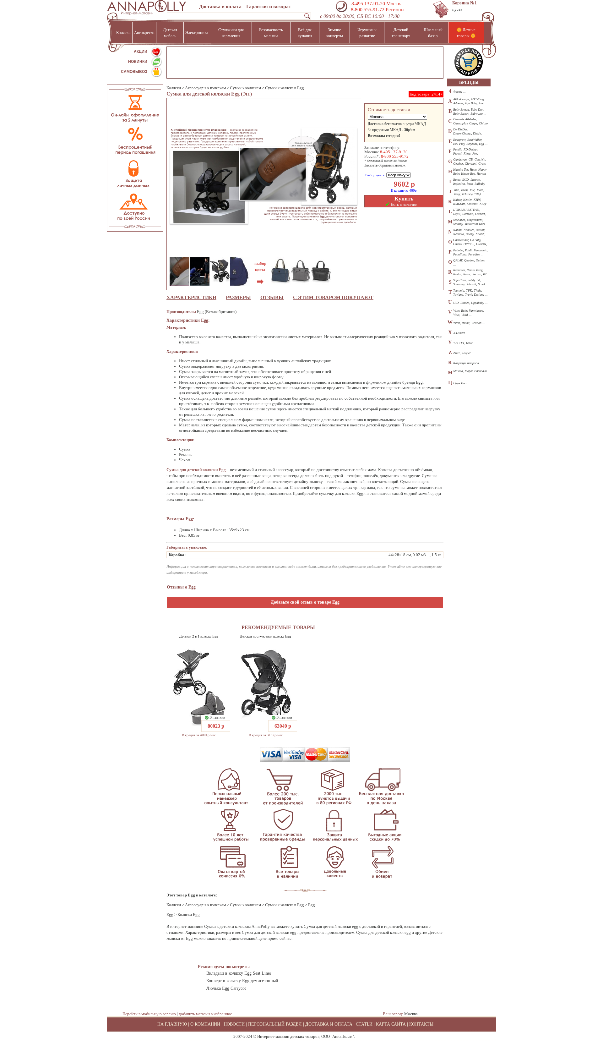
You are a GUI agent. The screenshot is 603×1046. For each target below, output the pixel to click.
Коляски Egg (188, 914)
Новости (234, 1024)
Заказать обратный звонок (384, 165)
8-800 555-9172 (395, 156)
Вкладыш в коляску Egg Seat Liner (238, 973)
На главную (172, 1024)
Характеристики (191, 297)
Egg (169, 914)
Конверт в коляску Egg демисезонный (242, 980)
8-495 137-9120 (394, 152)
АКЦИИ (140, 51)
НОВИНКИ (137, 61)
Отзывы (272, 297)
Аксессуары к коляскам (205, 87)
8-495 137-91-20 (368, 3)
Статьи (364, 1024)
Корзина (464, 3)
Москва (411, 1013)
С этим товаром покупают (333, 297)
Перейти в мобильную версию (149, 1013)
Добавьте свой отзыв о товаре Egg (305, 602)
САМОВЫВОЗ (134, 71)
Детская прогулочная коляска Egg (265, 636)
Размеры (238, 297)
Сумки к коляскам (246, 87)
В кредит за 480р (404, 190)
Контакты (421, 1024)
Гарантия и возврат (268, 6)
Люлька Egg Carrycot (226, 988)
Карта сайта (391, 1024)
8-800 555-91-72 (367, 9)
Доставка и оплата (220, 6)
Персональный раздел (275, 1024)
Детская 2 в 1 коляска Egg (198, 636)
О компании (205, 1024)
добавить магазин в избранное (205, 1013)
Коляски (173, 87)
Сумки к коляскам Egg (284, 87)
